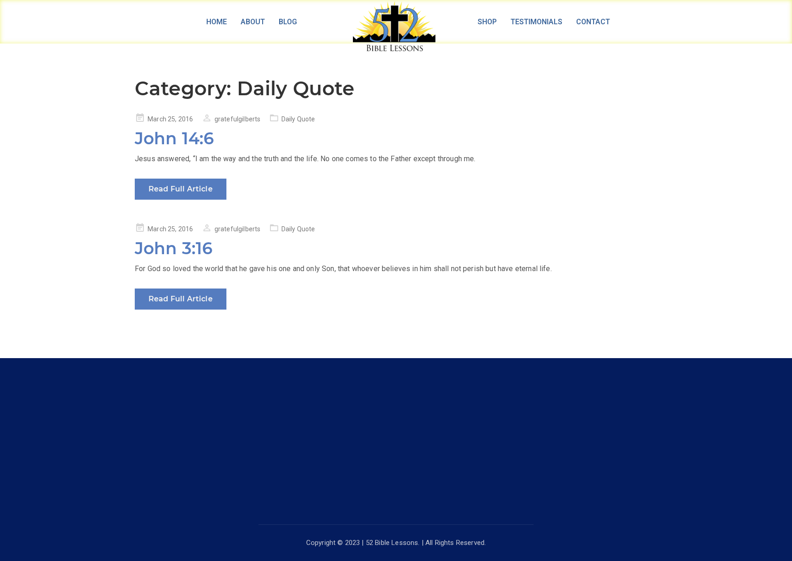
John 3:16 (174, 248)
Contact (593, 21)
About (253, 21)
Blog (288, 21)
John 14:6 (174, 138)
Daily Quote (298, 119)
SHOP (487, 21)
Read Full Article (180, 189)
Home (216, 21)
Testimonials (536, 21)
